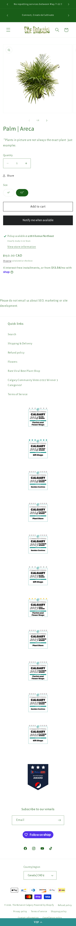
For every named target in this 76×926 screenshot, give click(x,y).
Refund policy (16, 352)
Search (12, 334)
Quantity (8, 155)
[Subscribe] (59, 820)
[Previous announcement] (7, 4)
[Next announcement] (68, 4)
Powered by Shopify (44, 905)
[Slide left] (29, 120)
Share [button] (10, 175)
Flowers (12, 361)
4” (10, 193)
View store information (21, 246)
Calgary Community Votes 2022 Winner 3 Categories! (33, 383)
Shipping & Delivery (20, 343)
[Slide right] (46, 120)
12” (22, 192)
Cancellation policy (52, 918)
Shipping (7, 261)
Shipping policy (59, 911)
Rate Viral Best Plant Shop (24, 370)
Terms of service (39, 911)
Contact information (28, 918)
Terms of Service (18, 394)
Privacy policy (20, 911)
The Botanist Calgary (23, 905)
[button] (38, 922)
